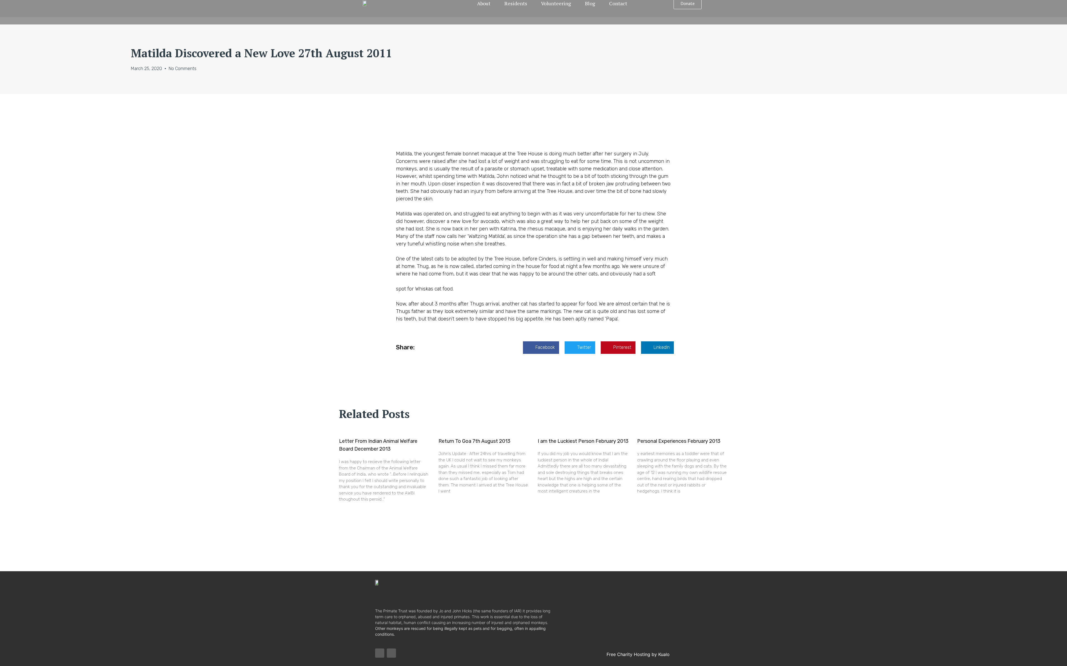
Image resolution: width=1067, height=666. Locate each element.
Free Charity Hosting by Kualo (638, 654)
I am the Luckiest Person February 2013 (583, 441)
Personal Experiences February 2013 (679, 441)
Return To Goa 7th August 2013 (474, 441)
